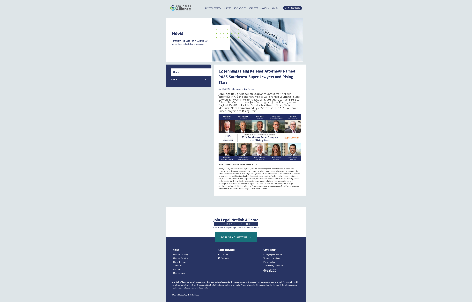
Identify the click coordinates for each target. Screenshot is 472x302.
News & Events (240, 8)
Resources (253, 8)
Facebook (224, 258)
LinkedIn (224, 254)
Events (174, 79)
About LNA (264, 8)
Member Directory (213, 8)
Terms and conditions (272, 258)
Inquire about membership (235, 237)
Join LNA (275, 8)
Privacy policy (269, 262)
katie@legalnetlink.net (272, 254)
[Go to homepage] (180, 8)
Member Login (179, 273)
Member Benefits (180, 258)
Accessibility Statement (273, 265)
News (176, 72)
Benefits (227, 8)
